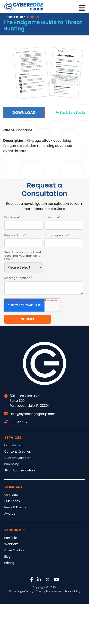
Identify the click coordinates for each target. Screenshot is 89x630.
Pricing (9, 563)
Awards (9, 513)
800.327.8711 (20, 422)
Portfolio (10, 538)
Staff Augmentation (19, 470)
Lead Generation (16, 445)
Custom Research (18, 458)
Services (12, 437)
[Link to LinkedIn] (39, 579)
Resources (14, 530)
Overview (11, 495)
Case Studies (14, 550)
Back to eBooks (72, 112)
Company (13, 486)
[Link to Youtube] (56, 579)
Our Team (12, 501)
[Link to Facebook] (31, 579)
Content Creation (17, 451)
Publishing (11, 464)
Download (24, 112)
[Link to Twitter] (47, 579)
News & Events (15, 507)
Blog (7, 556)
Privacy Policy (72, 591)
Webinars (11, 544)
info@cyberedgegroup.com (33, 414)
